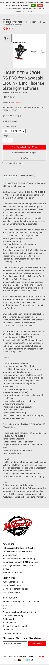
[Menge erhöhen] (10, 140)
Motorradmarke (10, 555)
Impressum (8, 605)
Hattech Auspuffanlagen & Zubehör (19, 548)
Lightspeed (41, 656)
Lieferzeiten (8, 629)
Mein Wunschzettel (11, 592)
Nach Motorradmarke (12, 572)
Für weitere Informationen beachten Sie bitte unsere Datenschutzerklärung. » (25, 10)
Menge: (5, 136)
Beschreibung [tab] (10, 175)
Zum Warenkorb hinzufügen (24, 147)
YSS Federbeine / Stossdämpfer (17, 551)
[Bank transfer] (15, 660)
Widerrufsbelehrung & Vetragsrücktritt (20, 612)
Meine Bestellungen (12, 585)
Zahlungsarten (9, 619)
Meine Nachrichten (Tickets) (15, 589)
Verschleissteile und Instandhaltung (19, 558)
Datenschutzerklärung (13, 615)
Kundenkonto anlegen (13, 582)
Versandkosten (17, 102)
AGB (5, 608)
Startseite (6, 19)
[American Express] (28, 660)
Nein (40, 5)
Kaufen (24, 158)
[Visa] (24, 660)
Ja (33, 5)
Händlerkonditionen (12, 633)
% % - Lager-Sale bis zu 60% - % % (18, 565)
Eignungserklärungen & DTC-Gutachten (21, 562)
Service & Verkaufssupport (15, 626)
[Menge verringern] (5, 140)
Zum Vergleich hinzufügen (14, 163)
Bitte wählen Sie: (9, 126)
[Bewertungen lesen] (11, 116)
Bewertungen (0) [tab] (27, 175)
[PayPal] (32, 660)
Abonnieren (37, 643)
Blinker (6, 569)
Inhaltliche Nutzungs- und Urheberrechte (21, 601)
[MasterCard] (20, 660)
